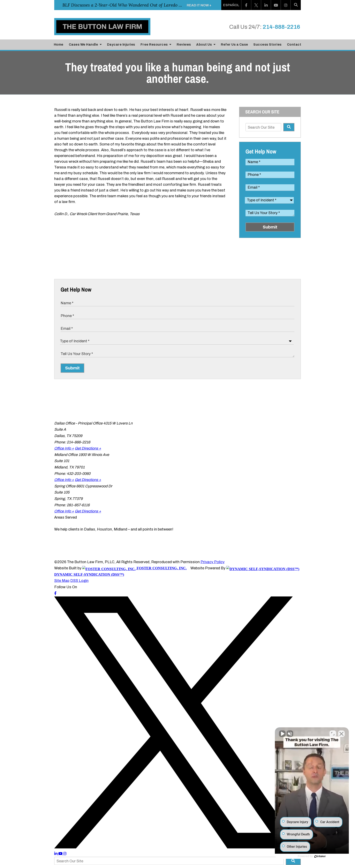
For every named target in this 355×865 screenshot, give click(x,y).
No (170, 439)
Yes (184, 439)
